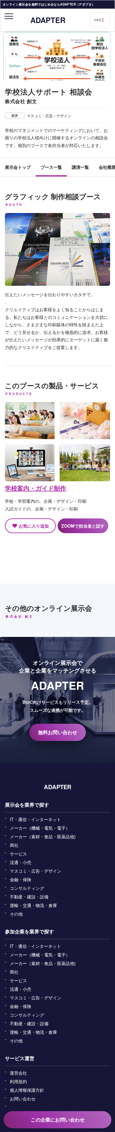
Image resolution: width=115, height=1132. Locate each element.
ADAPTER (47, 20)
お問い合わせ (23, 1098)
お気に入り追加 (30, 526)
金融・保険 (20, 879)
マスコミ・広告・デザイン (35, 871)
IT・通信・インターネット (35, 819)
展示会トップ (18, 167)
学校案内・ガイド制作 (35, 487)
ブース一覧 (51, 167)
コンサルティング (27, 888)
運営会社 (18, 1073)
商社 (14, 845)
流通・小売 (20, 862)
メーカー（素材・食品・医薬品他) (43, 836)
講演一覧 (80, 167)
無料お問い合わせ (57, 732)
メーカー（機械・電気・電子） (40, 828)
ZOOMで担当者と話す (83, 526)
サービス (18, 854)
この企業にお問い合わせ (58, 1119)
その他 (16, 914)
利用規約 (18, 1081)
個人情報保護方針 (27, 1090)
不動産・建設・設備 (29, 897)
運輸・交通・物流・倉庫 (33, 905)
